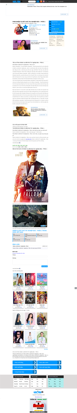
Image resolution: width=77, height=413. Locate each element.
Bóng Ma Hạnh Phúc (18, 286)
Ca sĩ (46, 1)
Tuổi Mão (42, 307)
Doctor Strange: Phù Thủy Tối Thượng (30, 286)
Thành (50, 379)
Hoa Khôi (30, 327)
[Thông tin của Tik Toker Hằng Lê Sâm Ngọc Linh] (18, 324)
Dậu (32, 381)
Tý (31, 383)
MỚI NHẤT (61, 1)
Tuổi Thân (30, 288)
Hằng (55, 383)
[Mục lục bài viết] (76, 288)
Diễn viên (53, 1)
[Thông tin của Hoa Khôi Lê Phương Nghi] (30, 324)
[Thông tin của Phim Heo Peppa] (42, 285)
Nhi (49, 383)
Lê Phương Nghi (30, 326)
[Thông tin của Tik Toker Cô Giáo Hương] (42, 324)
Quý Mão (57, 28)
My (49, 381)
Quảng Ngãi (18, 346)
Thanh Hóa (18, 328)
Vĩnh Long (18, 288)
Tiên (54, 381)
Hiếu (60, 381)
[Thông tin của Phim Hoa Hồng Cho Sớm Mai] (18, 303)
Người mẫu (57, 1)
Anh (60, 383)
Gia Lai (30, 328)
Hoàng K (18, 344)
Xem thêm (46, 349)
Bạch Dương (21, 383)
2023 (61, 21)
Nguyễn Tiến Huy (42, 344)
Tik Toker (18, 327)
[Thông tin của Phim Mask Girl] (42, 303)
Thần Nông (27, 379)
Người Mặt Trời (52, 45)
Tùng (55, 379)
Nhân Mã (15, 381)
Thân (43, 379)
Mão (32, 386)
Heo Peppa (42, 286)
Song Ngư (60, 31)
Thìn (37, 386)
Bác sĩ (30, 345)
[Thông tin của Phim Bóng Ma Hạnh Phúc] (18, 285)
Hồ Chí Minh (18, 307)
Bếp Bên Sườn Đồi (60, 37)
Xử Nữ (15, 379)
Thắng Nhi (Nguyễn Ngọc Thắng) (30, 344)
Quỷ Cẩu (50, 43)
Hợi (42, 381)
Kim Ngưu (26, 383)
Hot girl (49, 1)
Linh (60, 379)
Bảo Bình (26, 381)
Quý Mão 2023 (28, 139)
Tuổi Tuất (42, 346)
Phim (20, 23)
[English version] (44, 2)
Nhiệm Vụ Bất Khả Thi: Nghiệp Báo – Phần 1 (29, 23)
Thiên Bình (21, 379)
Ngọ (32, 379)
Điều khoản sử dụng (38, 396)
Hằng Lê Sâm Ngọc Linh (18, 326)
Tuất (37, 381)
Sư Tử (26, 386)
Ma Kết (20, 381)
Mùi (37, 379)
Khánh (55, 386)
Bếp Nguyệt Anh (59, 39)
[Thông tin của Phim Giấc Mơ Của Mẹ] (30, 303)
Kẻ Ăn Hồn (58, 43)
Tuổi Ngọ (30, 346)
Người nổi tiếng (15, 23)
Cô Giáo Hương (42, 326)
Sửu (37, 383)
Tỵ (42, 386)
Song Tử (15, 386)
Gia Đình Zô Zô (59, 45)
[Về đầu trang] (76, 412)
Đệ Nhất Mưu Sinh (60, 36)
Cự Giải (20, 386)
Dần (42, 383)
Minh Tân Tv (51, 39)
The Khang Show (52, 36)
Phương (50, 386)
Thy (59, 386)
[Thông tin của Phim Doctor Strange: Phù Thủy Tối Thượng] (30, 285)
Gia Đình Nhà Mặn (52, 37)
